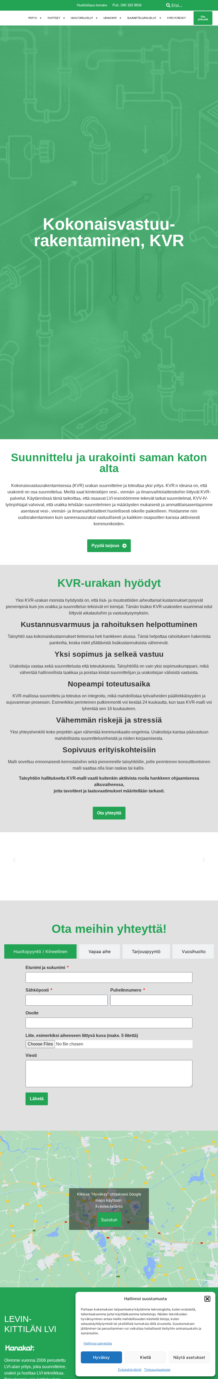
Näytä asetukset (189, 1357)
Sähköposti (38, 990)
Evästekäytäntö (129, 1370)
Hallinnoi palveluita (97, 1343)
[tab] (40, 951)
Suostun (109, 1219)
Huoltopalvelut (82, 17)
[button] (207, 1298)
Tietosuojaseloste (157, 1370)
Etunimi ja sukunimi (46, 968)
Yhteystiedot (176, 17)
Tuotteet (53, 17)
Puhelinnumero (126, 990)
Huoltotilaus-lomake (92, 5)
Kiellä (145, 1357)
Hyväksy (101, 1357)
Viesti (31, 1055)
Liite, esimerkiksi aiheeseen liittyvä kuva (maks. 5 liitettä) (82, 1036)
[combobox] (191, 5)
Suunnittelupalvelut (141, 17)
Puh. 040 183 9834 (126, 5)
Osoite (32, 1013)
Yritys (32, 17)
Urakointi (110, 17)
